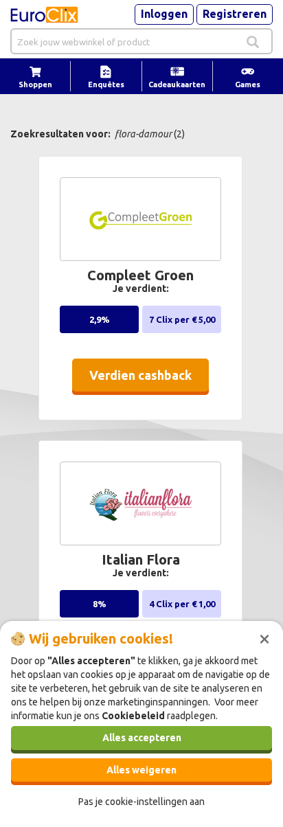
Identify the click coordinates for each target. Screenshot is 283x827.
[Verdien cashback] (144, 397)
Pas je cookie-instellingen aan (141, 801)
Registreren (235, 14)
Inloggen (164, 14)
